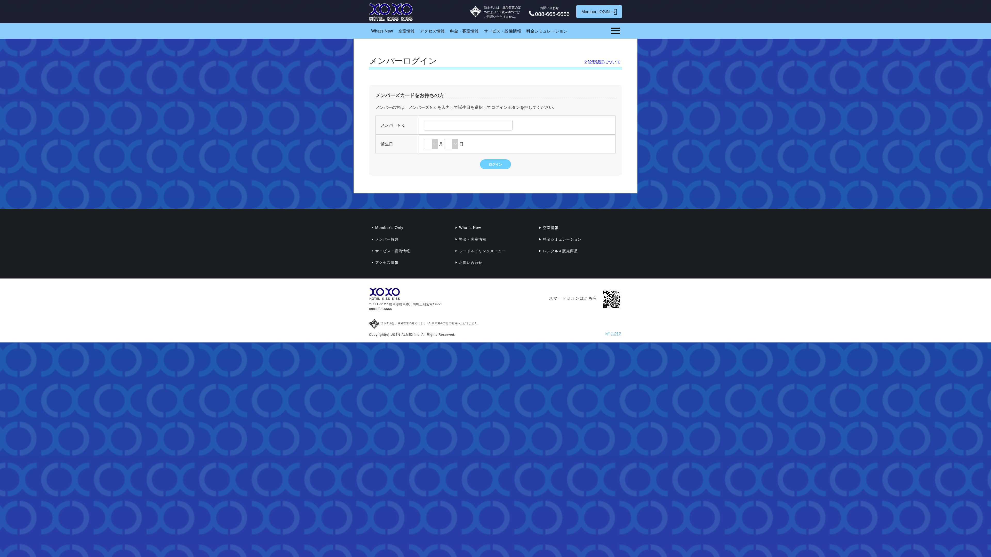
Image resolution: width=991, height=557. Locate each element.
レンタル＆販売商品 (560, 250)
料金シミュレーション (547, 31)
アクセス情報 (432, 31)
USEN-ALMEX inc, (405, 334)
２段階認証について (602, 62)
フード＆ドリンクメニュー (482, 250)
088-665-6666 (380, 309)
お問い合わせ (470, 262)
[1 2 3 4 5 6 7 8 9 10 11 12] (431, 144)
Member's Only (389, 227)
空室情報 (406, 31)
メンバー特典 (386, 239)
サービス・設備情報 (502, 31)
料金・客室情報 (464, 31)
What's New (382, 31)
